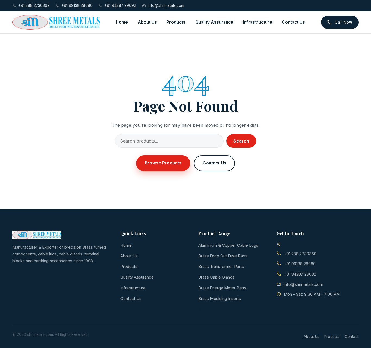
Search (241, 141)
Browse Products (163, 163)
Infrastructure (257, 22)
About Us (147, 22)
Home (122, 22)
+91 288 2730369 (34, 5)
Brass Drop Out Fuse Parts (223, 255)
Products (176, 22)
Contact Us (293, 22)
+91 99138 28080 (77, 5)
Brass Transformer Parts (221, 266)
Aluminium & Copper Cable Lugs (228, 245)
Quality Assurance (214, 22)
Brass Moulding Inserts (219, 298)
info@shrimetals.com (166, 5)
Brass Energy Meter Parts (222, 287)
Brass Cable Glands (216, 277)
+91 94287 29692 (120, 5)
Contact (352, 336)
